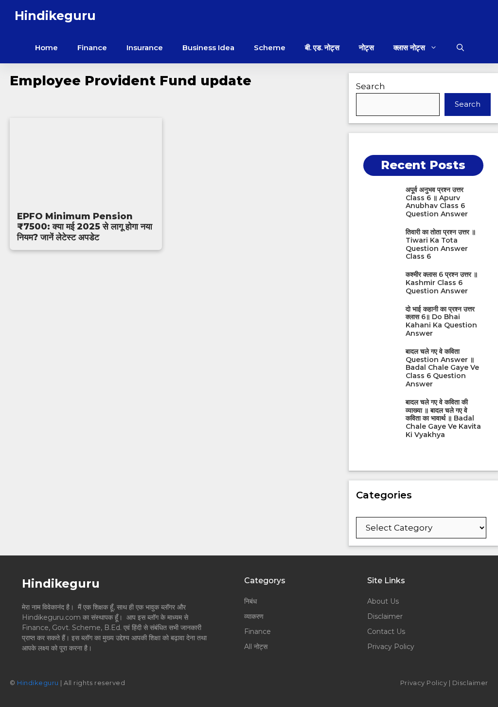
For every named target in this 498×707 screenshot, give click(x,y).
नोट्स (366, 47)
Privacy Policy (390, 646)
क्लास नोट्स (409, 47)
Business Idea (208, 47)
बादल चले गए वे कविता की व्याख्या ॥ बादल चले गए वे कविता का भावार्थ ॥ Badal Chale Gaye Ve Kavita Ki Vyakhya (443, 418)
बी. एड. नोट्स (322, 47)
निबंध (251, 601)
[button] (460, 47)
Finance (92, 47)
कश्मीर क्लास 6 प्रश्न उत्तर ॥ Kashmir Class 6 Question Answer (442, 282)
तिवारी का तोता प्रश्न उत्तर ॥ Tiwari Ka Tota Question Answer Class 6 (441, 244)
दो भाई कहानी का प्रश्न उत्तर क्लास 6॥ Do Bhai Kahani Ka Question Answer (441, 321)
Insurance (144, 47)
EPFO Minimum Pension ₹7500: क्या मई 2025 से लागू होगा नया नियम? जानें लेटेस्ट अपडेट (84, 227)
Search (370, 86)
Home (46, 47)
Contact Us (386, 631)
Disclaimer (385, 616)
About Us (383, 601)
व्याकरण (254, 616)
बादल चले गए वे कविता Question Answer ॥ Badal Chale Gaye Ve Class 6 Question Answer (442, 367)
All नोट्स (255, 646)
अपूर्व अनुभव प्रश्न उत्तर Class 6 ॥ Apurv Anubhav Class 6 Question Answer (437, 201)
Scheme (269, 47)
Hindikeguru (55, 15)
